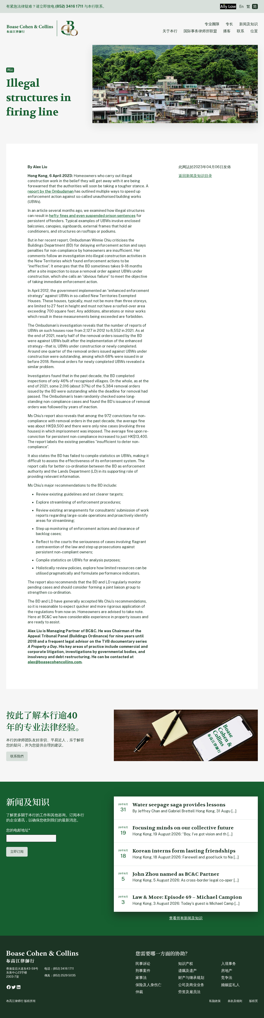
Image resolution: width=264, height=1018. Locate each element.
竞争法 (226, 977)
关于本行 (170, 31)
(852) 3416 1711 (69, 6)
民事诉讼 (143, 963)
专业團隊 (212, 24)
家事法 (141, 977)
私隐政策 (215, 1001)
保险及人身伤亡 (148, 985)
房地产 (226, 970)
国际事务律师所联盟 (200, 31)
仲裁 (139, 992)
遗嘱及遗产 (187, 970)
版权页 (253, 1001)
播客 (227, 31)
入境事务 (228, 963)
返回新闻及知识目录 (195, 176)
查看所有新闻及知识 (186, 918)
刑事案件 (143, 970)
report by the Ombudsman (51, 191)
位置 (254, 31)
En (241, 6)
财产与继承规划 (191, 977)
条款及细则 (235, 1001)
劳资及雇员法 (189, 992)
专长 (229, 24)
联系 (240, 31)
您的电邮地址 (18, 830)
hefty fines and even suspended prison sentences (92, 215)
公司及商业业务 (191, 985)
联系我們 (17, 756)
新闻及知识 (248, 24)
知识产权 (185, 963)
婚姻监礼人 (230, 985)
